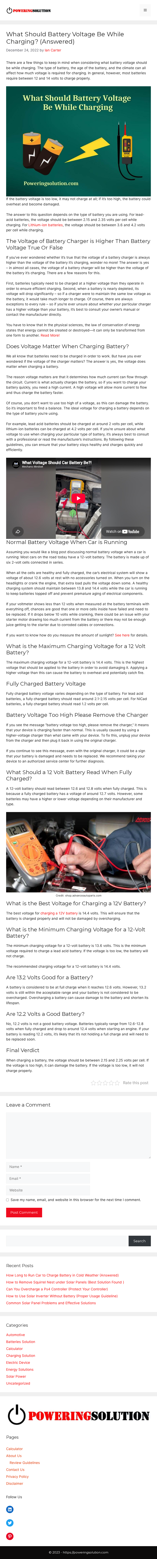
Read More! (50, 335)
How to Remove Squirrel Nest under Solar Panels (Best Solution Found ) (65, 1282)
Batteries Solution (20, 1342)
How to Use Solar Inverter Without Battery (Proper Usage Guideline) (62, 1296)
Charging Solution (20, 1356)
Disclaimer (14, 1483)
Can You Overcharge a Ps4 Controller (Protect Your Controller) (57, 1289)
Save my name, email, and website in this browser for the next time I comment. (76, 1200)
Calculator (14, 1349)
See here (122, 635)
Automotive (15, 1335)
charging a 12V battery (59, 913)
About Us (14, 1456)
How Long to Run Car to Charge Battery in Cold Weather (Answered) (62, 1275)
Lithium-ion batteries (45, 225)
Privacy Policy (17, 1477)
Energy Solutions (20, 1369)
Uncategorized (18, 1383)
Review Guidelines (25, 1463)
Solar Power (16, 1376)
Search (139, 1241)
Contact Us (15, 1470)
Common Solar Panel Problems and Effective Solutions (51, 1303)
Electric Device (18, 1363)
